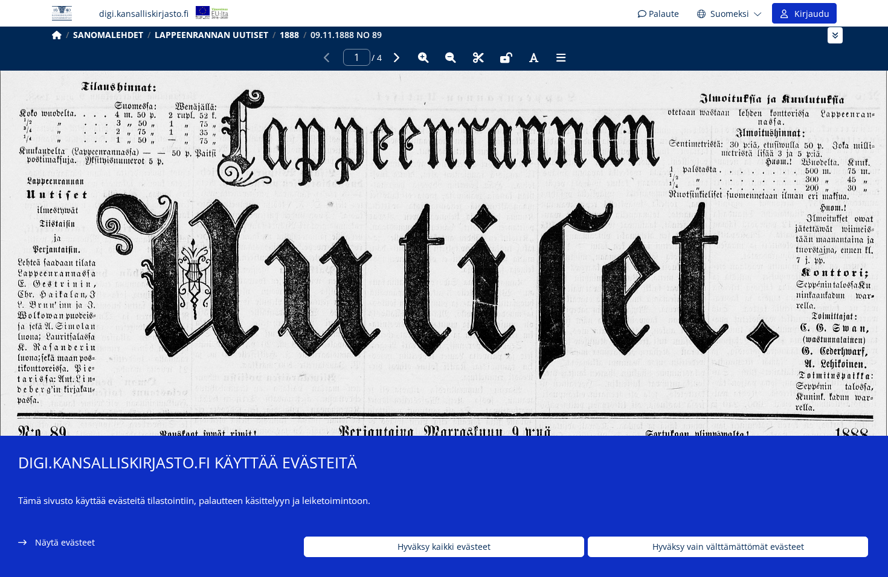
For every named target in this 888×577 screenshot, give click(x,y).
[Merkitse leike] (478, 57)
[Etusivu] (57, 34)
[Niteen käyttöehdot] (506, 57)
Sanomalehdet (108, 34)
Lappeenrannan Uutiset (211, 34)
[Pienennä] (451, 57)
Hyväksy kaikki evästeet (444, 547)
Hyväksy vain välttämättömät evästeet (728, 547)
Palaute (662, 13)
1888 (289, 34)
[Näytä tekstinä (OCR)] (533, 57)
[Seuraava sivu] (396, 57)
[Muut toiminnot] (561, 57)
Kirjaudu (809, 13)
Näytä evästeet (65, 542)
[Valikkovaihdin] (835, 35)
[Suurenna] (423, 57)
